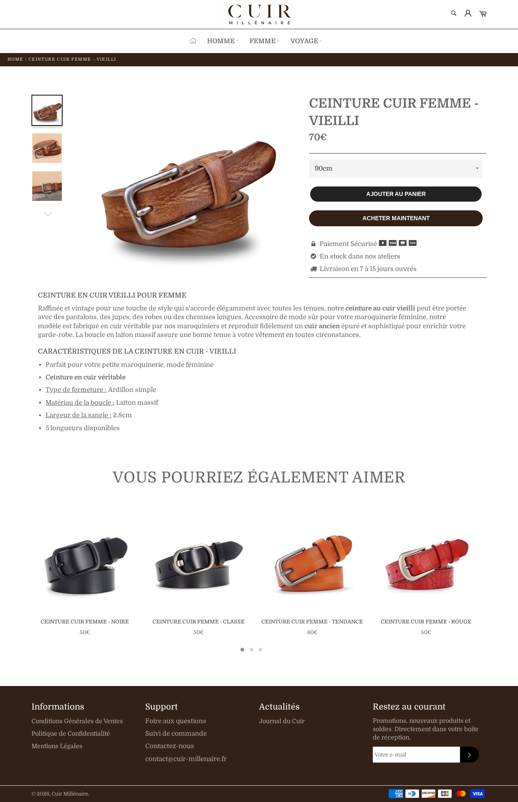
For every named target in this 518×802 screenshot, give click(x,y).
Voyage (304, 41)
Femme (263, 41)
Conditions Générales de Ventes (77, 721)
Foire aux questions (175, 721)
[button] (242, 649)
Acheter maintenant (396, 218)
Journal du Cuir (282, 721)
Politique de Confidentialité (70, 733)
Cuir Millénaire (70, 794)
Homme (221, 41)
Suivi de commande (176, 733)
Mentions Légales (56, 746)
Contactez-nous (169, 746)
